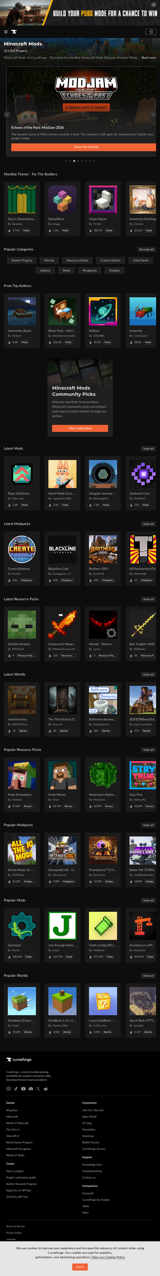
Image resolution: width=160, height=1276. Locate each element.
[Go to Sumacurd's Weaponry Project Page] (62, 634)
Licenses (11, 1239)
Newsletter (88, 1129)
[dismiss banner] (153, 4)
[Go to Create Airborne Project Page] (22, 558)
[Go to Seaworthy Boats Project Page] (22, 320)
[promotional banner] (80, 13)
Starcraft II (12, 1136)
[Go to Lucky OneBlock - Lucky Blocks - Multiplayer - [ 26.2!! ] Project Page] (103, 1010)
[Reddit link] (45, 1088)
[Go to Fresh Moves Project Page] (62, 784)
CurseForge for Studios (96, 1200)
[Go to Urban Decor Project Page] (103, 209)
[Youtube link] (23, 1088)
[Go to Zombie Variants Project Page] (22, 634)
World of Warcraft (17, 1123)
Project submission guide (21, 1177)
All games (12, 1110)
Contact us (88, 1177)
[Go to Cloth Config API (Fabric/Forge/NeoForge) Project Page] (103, 935)
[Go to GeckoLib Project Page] (22, 935)
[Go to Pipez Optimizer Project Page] (22, 483)
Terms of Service (15, 1226)
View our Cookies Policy (108, 1257)
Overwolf (87, 1193)
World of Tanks (15, 1155)
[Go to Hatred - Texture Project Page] (103, 634)
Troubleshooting (92, 1171)
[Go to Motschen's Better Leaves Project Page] (103, 784)
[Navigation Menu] (6, 32)
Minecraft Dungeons (18, 1149)
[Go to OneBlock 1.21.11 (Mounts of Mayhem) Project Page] (62, 1010)
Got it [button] (80, 1267)
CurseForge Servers (93, 1149)
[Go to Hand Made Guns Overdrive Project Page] (62, 483)
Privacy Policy (14, 1233)
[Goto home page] (14, 32)
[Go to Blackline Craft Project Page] (62, 558)
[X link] (38, 1088)
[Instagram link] (8, 1088)
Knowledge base (92, 1164)
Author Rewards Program (21, 1184)
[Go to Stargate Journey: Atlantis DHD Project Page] (103, 483)
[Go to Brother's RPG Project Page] (103, 558)
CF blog (87, 1123)
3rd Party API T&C (17, 1197)
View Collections (80, 428)
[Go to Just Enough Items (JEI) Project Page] (62, 935)
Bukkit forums (90, 1142)
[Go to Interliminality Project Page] (22, 709)
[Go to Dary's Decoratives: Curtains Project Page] (22, 209)
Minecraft (12, 1116)
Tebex (85, 1206)
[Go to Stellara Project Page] (103, 320)
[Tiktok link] (16, 1088)
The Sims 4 (13, 1129)
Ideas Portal (89, 1116)
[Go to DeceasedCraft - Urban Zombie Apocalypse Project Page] (62, 860)
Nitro (85, 1212)
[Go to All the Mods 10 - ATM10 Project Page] (22, 860)
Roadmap (88, 1136)
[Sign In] (151, 32)
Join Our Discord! (93, 1110)
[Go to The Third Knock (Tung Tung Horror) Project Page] (62, 709)
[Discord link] (30, 1088)
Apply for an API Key (18, 1190)
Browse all (147, 249)
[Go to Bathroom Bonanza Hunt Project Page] (103, 709)
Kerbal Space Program (19, 1142)
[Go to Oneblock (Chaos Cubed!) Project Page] (22, 1010)
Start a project (14, 1171)
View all (148, 448)
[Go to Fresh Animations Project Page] (22, 784)
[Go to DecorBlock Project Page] (62, 209)
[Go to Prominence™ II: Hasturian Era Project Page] (103, 860)
